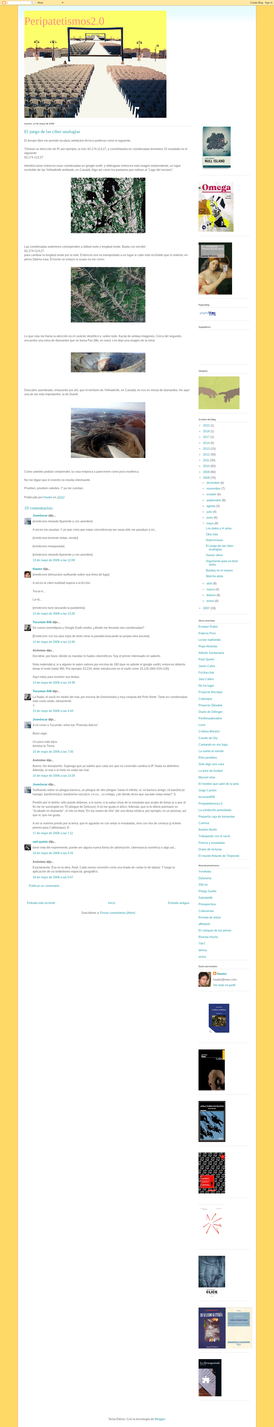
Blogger (160, 1419)
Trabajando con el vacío (214, 836)
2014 (206, 443)
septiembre (214, 500)
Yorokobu (205, 871)
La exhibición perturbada (215, 810)
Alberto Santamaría (211, 652)
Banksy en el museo (219, 570)
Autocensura (214, 540)
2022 (206, 425)
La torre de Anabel (211, 770)
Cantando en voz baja (213, 744)
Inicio (111, 903)
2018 (206, 431)
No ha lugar (206, 685)
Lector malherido (210, 639)
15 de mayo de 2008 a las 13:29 (54, 775)
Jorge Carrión (208, 790)
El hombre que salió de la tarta (219, 783)
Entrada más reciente (41, 903)
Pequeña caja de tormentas (217, 816)
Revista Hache (208, 937)
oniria (202, 956)
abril (210, 583)
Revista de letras (210, 917)
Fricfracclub (206, 672)
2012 (206, 454)
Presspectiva (207, 904)
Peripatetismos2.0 (64, 21)
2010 (206, 466)
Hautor (37, 569)
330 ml (203, 884)
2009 (206, 472)
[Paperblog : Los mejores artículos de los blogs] (208, 315)
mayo (211, 523)
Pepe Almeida (208, 646)
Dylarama (205, 878)
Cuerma (204, 823)
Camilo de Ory (208, 738)
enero (211, 601)
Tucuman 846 (42, 622)
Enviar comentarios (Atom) (117, 912)
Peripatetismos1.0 (210, 803)
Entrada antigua (178, 903)
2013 (206, 448)
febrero (212, 595)
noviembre (214, 488)
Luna (202, 724)
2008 (206, 477)
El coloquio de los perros (215, 930)
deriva (203, 950)
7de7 (202, 943)
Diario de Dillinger (211, 711)
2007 (206, 608)
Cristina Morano (209, 731)
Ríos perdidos (208, 757)
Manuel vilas (207, 777)
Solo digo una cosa (211, 764)
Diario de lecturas (210, 849)
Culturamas (206, 911)
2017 (206, 437)
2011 (206, 460)
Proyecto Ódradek (210, 705)
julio (210, 511)
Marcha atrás (214, 576)
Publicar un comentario (44, 885)
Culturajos (205, 698)
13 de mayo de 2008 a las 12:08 (54, 560)
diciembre (213, 482)
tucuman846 (207, 796)
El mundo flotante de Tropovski (219, 855)
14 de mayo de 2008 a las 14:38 (54, 682)
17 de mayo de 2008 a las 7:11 (53, 833)
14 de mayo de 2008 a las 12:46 (54, 641)
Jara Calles (206, 679)
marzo (211, 589)
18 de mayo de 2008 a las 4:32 (53, 853)
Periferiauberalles (210, 718)
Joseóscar (40, 515)
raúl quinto (40, 841)
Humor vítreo (214, 555)
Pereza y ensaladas (212, 842)
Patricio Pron (207, 633)
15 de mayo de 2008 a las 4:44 (53, 710)
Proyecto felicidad (210, 692)
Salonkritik (205, 897)
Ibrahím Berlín (208, 829)
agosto (211, 506)
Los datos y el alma (219, 528)
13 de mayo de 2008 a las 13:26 (54, 613)
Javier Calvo (207, 666)
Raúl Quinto (206, 659)
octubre (212, 494)
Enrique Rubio (208, 626)
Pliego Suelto (207, 891)
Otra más (212, 534)
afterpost (204, 924)
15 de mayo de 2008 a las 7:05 (53, 751)
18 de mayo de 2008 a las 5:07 (53, 877)
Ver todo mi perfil (224, 985)
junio (210, 517)
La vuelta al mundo (211, 751)
